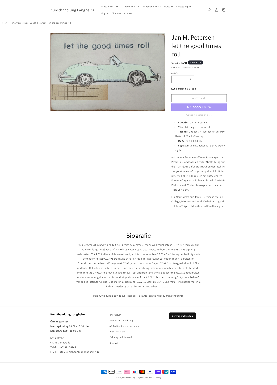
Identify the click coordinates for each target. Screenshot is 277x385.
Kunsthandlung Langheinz (133, 377)
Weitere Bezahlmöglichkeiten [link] (199, 115)
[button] (157, 6)
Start (5, 22)
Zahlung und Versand (120, 337)
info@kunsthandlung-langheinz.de (79, 352)
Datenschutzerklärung (121, 320)
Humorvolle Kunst (19, 22)
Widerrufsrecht (117, 331)
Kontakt (113, 343)
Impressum (115, 314)
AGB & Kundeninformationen (124, 326)
